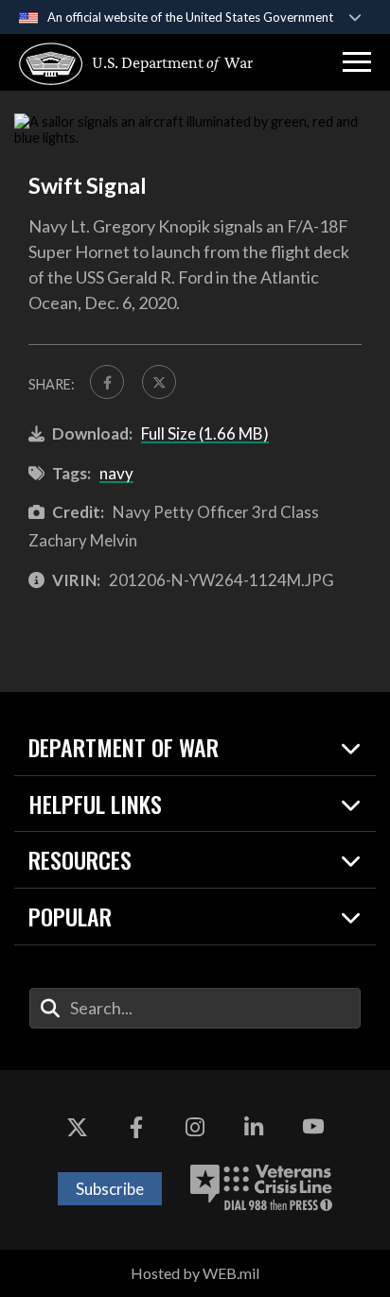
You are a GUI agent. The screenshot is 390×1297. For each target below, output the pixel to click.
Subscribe (110, 1189)
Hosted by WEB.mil (195, 1273)
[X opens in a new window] (76, 1126)
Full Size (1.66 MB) (205, 433)
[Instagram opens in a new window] (195, 1126)
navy (116, 473)
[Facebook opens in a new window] (136, 1126)
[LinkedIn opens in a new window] (253, 1126)
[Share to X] (159, 382)
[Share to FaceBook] (107, 382)
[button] (357, 62)
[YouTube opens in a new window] (313, 1126)
